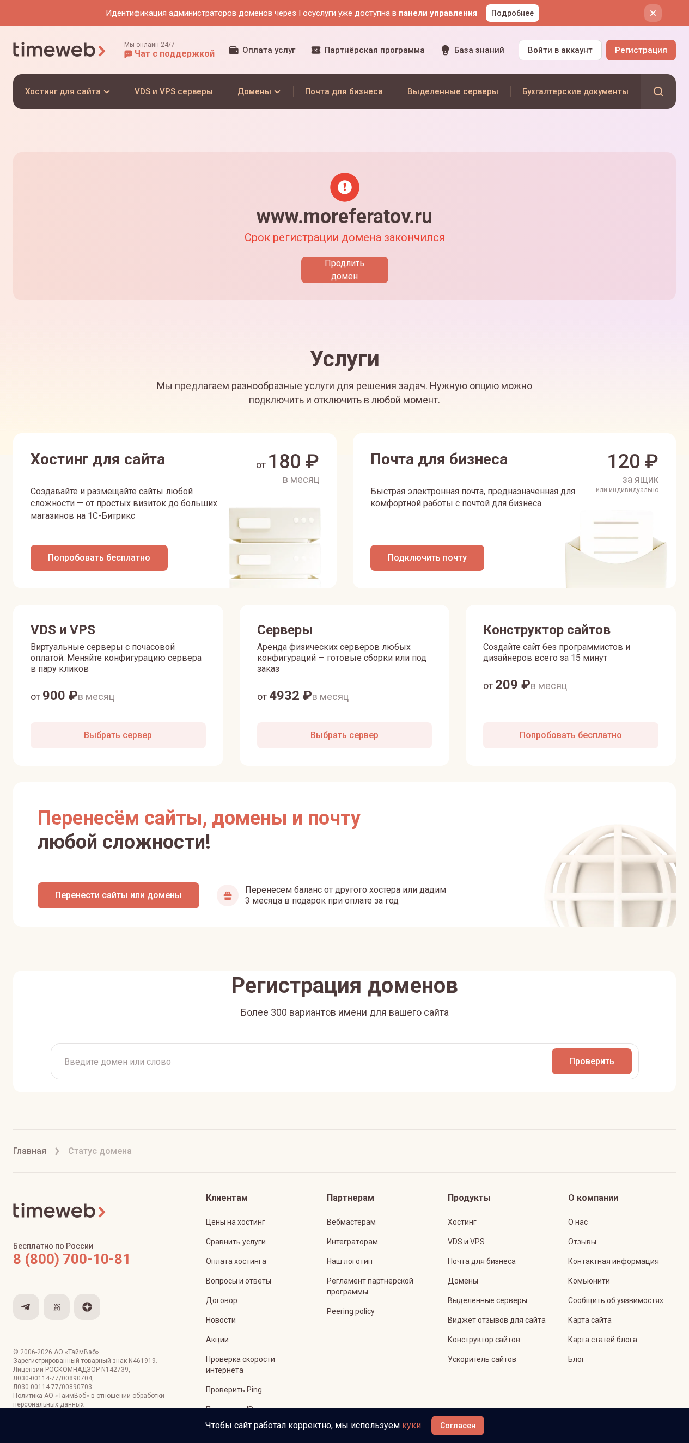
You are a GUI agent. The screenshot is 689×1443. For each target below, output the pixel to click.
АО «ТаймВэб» (76, 1352)
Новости (221, 1320)
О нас (578, 1222)
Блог (576, 1359)
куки (411, 1425)
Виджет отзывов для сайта (497, 1320)
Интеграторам (352, 1241)
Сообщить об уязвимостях (615, 1300)
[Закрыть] (653, 13)
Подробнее (512, 13)
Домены (463, 1280)
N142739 (115, 1369)
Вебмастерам (351, 1222)
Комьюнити (589, 1280)
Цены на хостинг (235, 1222)
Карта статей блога (602, 1339)
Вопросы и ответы (238, 1280)
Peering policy (351, 1311)
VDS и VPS (466, 1241)
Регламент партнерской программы (370, 1286)
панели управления (438, 13)
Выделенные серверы (487, 1300)
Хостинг (462, 1222)
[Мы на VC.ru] (57, 1307)
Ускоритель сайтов (482, 1359)
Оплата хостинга (236, 1261)
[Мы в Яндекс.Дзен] (87, 1307)
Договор (221, 1300)
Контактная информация (613, 1261)
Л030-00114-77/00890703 (52, 1387)
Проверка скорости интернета (240, 1364)
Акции (217, 1339)
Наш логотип (350, 1261)
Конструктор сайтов (484, 1339)
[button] (169, 50)
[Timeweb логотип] (60, 50)
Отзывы (582, 1241)
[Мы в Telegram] (26, 1307)
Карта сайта (590, 1320)
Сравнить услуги (236, 1241)
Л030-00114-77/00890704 (52, 1378)
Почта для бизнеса (482, 1261)
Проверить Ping (234, 1389)
